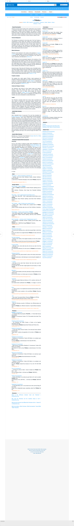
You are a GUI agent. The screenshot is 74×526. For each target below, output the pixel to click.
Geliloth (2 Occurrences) (47, 133)
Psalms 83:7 (45, 43)
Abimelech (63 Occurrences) (48, 146)
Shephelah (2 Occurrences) (47, 144)
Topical (10, 17)
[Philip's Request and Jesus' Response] (1, 236)
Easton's (31, 22)
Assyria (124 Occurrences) (47, 160)
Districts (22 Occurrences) (47, 252)
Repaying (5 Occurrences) (47, 188)
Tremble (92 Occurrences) (47, 183)
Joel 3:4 (44, 96)
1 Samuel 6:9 (22, 157)
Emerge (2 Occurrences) (47, 191)
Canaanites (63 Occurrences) (48, 223)
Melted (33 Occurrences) (47, 196)
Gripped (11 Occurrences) (47, 168)
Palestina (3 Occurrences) (47, 207)
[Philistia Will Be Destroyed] (72, 236)
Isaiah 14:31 (44, 89)
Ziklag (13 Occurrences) (47, 167)
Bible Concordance (15, 406)
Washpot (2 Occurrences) (47, 139)
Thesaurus (42, 22)
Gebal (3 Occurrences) (46, 249)
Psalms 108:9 (45, 56)
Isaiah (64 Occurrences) (47, 159)
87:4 (18, 116)
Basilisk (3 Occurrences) (47, 215)
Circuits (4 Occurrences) (47, 220)
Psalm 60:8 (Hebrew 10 (35, 144)
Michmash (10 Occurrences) (48, 194)
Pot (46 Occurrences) (46, 152)
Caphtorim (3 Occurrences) (47, 222)
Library (53, 22)
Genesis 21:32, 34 (36, 146)
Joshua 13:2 (19, 148)
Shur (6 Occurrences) (46, 246)
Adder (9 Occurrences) (47, 233)
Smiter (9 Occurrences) (47, 235)
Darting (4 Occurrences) (47, 193)
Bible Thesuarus (15, 407)
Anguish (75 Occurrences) (47, 254)
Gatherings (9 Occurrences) (47, 172)
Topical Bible (38, 406)
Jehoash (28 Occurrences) (47, 155)
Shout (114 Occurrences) (47, 157)
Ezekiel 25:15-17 (24, 83)
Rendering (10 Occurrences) (48, 186)
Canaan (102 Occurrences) (47, 218)
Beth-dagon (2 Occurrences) (48, 214)
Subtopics (35, 23)
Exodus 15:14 (45, 31)
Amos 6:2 (44, 106)
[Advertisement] (37, 431)
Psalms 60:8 (14, 116)
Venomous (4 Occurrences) (47, 163)
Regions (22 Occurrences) (47, 251)
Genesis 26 (29, 56)
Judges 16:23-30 (25, 92)
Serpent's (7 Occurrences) (47, 239)
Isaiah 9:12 (44, 62)
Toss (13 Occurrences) (47, 141)
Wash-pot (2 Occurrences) (47, 138)
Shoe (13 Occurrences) (47, 151)
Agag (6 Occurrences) (46, 230)
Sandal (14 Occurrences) (47, 142)
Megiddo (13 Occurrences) (47, 197)
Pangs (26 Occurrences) (47, 202)
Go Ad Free (2, 521)
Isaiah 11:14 (44, 70)
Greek (46, 22)
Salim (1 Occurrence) (46, 238)
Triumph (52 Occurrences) (47, 154)
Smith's (24, 22)
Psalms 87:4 (45, 49)
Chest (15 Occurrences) (47, 225)
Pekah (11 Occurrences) (47, 201)
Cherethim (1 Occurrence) (47, 226)
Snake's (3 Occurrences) (47, 236)
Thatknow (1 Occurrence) (47, 181)
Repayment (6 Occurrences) (48, 189)
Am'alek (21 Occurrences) (47, 231)
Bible (8, 17)
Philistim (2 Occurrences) (47, 199)
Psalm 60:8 (33, 136)
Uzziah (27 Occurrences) (47, 256)
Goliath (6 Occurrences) (47, 170)
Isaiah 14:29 (44, 80)
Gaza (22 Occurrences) (47, 175)
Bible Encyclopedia (31, 406)
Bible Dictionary (23, 406)
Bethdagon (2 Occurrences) (47, 212)
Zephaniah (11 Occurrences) (48, 149)
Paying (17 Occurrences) (47, 204)
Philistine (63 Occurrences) (47, 210)
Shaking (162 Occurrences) (47, 247)
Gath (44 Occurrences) (46, 176)
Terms (39, 23)
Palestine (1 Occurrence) (47, 147)
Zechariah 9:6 (45, 116)
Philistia (44, 124)
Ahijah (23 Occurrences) (47, 228)
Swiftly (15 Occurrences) (47, 243)
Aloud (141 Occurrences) (47, 162)
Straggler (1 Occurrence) (47, 241)
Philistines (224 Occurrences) (48, 131)
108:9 (21, 116)
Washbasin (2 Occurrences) (48, 134)
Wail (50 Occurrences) (46, 178)
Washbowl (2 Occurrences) (47, 136)
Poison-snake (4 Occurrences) (48, 209)
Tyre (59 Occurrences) (46, 257)
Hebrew (49, 22)
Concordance (36, 22)
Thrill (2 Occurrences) (46, 184)
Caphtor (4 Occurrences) (47, 217)
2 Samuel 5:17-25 (32, 73)
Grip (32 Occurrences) (46, 173)
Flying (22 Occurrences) (47, 180)
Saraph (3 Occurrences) (47, 244)
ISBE (28, 22)
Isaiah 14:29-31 (31, 80)
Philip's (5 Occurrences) (47, 205)
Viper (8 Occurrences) (46, 165)
